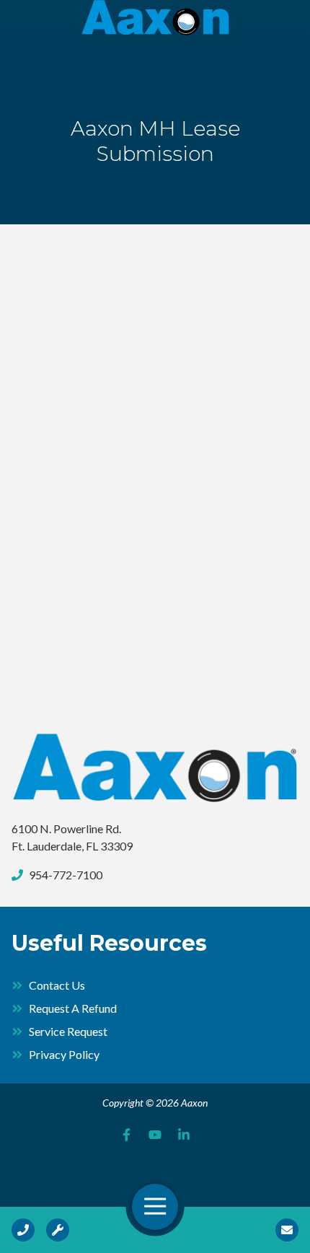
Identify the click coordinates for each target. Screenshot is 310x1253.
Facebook (126, 1134)
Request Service (57, 1229)
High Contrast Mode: (66, 56)
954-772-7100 (65, 875)
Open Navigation (155, 1207)
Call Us (23, 1229)
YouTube (155, 1134)
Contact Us (286, 1229)
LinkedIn (183, 1134)
